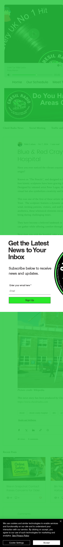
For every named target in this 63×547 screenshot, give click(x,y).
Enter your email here (20, 285)
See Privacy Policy (20, 535)
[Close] (58, 522)
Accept (46, 542)
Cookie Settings (16, 542)
